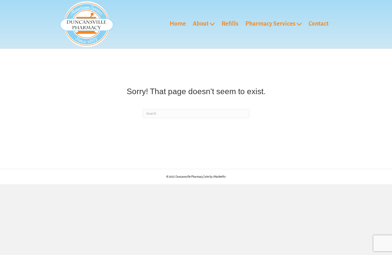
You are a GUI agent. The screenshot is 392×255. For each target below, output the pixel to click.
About (201, 24)
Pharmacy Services (270, 24)
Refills (230, 24)
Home (178, 24)
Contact (319, 24)
